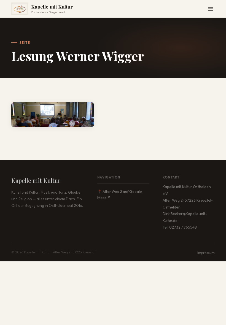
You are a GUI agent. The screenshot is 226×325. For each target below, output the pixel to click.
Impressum (206, 253)
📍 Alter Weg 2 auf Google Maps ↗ (119, 194)
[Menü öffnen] (210, 9)
